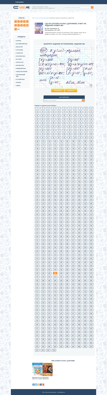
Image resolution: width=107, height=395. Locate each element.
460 (91, 269)
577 (73, 313)
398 (79, 247)
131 (43, 152)
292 (43, 211)
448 (79, 266)
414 (55, 255)
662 (43, 346)
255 (61, 196)
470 (91, 273)
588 (79, 317)
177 (79, 167)
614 (55, 328)
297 (73, 211)
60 (58, 126)
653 (49, 343)
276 (67, 203)
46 (42, 123)
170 (37, 167)
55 (91, 123)
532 (43, 299)
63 (75, 126)
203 (55, 178)
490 (91, 280)
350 (91, 229)
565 (61, 310)
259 (85, 196)
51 (69, 123)
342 (43, 229)
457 (73, 269)
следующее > (71, 90)
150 (37, 159)
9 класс (36, 18)
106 (73, 141)
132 (49, 152)
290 (91, 207)
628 (79, 332)
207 (79, 178)
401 (37, 251)
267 (73, 200)
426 (67, 258)
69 (48, 130)
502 (43, 288)
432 (43, 262)
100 (37, 141)
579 (85, 313)
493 (49, 284)
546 (67, 302)
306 (67, 214)
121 (43, 148)
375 (61, 240)
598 (79, 321)
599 (85, 321)
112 (49, 145)
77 (91, 130)
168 (85, 163)
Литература (19, 62)
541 (37, 302)
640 (91, 335)
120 (37, 148)
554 (55, 306)
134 (61, 152)
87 (85, 134)
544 (55, 302)
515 (61, 291)
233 (49, 189)
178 (85, 167)
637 (73, 335)
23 (37, 115)
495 (61, 284)
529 (85, 295)
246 (67, 192)
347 (73, 229)
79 (42, 134)
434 (55, 262)
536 (67, 299)
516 (67, 291)
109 (91, 141)
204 (61, 178)
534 (55, 299)
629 (85, 332)
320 (91, 218)
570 (91, 310)
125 (67, 148)
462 (43, 273)
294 (55, 211)
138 (85, 152)
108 (85, 141)
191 (43, 174)
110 (37, 145)
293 (49, 211)
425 (61, 258)
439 (85, 262)
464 (55, 273)
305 (61, 214)
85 (75, 134)
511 (37, 291)
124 (61, 148)
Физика (18, 82)
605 (61, 324)
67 (37, 130)
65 (85, 126)
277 (73, 203)
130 (37, 152)
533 (49, 299)
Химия (18, 85)
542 (43, 302)
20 (80, 112)
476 (67, 277)
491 (37, 284)
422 (43, 258)
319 (85, 218)
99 (91, 137)
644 (55, 339)
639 (85, 335)
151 (43, 159)
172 (49, 167)
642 (43, 339)
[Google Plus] (43, 385)
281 (37, 207)
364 (55, 236)
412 (43, 255)
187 (79, 170)
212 (43, 181)
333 (49, 225)
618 (79, 328)
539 (85, 299)
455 (61, 269)
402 (43, 251)
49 (58, 123)
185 (67, 170)
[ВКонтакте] (34, 385)
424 (55, 258)
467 (73, 273)
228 (79, 185)
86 (80, 134)
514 (55, 291)
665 (61, 346)
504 (55, 288)
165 (67, 163)
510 (91, 288)
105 (67, 141)
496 (67, 284)
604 (55, 324)
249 (85, 192)
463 (49, 273)
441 (37, 266)
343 (49, 229)
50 (64, 123)
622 (43, 332)
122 (49, 148)
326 (67, 222)
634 (55, 335)
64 (80, 126)
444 (55, 266)
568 (79, 310)
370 (91, 236)
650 (91, 339)
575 (61, 313)
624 (55, 332)
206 (73, 178)
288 (79, 207)
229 (85, 185)
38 (58, 119)
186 (73, 170)
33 (91, 115)
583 (49, 317)
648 (79, 339)
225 (61, 185)
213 (49, 181)
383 (49, 244)
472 (43, 277)
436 (67, 262)
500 (91, 284)
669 (85, 346)
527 (73, 295)
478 (79, 277)
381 (37, 244)
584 (55, 317)
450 (91, 266)
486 (67, 280)
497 (73, 284)
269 (85, 200)
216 (67, 181)
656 (67, 343)
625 (61, 332)
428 (79, 258)
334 (55, 225)
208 (85, 178)
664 (55, 346)
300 (91, 211)
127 (79, 148)
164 (61, 163)
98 (85, 137)
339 (85, 225)
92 (53, 137)
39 (64, 119)
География (19, 50)
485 (61, 280)
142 (49, 156)
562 (43, 310)
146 (73, 156)
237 (73, 189)
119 (91, 145)
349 (85, 229)
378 (79, 240)
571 (37, 313)
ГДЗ (33, 18)
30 (75, 115)
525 (61, 295)
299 (85, 211)
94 (64, 137)
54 (85, 123)
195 (67, 174)
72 (64, 130)
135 (67, 152)
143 (55, 156)
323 (49, 222)
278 (79, 203)
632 (43, 335)
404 (55, 251)
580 (91, 313)
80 (48, 134)
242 (43, 192)
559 (85, 306)
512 (43, 291)
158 (85, 159)
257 (73, 196)
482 (43, 280)
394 (55, 247)
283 (49, 207)
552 (43, 306)
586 (67, 317)
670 (91, 346)
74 (75, 130)
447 (73, 266)
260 (91, 196)
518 (79, 291)
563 (49, 310)
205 (67, 178)
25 (48, 115)
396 (67, 247)
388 (79, 244)
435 (61, 262)
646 (67, 339)
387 (73, 244)
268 (79, 200)
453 (49, 269)
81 (53, 134)
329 (85, 222)
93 (58, 137)
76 (85, 130)
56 (37, 126)
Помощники (19, 2)
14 (48, 112)
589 (85, 317)
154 (61, 159)
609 (85, 324)
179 (91, 167)
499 (85, 284)
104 (61, 141)
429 (85, 258)
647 (73, 339)
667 (73, 346)
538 (79, 299)
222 (43, 185)
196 (73, 174)
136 (73, 152)
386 (67, 244)
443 (49, 266)
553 (49, 306)
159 (91, 159)
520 (91, 291)
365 (61, 236)
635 (61, 335)
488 (79, 280)
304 (55, 214)
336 (67, 225)
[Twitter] (36, 385)
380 (91, 240)
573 (49, 313)
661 (37, 346)
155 (67, 159)
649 (85, 339)
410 (91, 251)
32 (85, 115)
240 (91, 189)
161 (43, 163)
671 (37, 350)
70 (53, 130)
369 (85, 236)
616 (67, 328)
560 (91, 306)
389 (85, 244)
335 (61, 225)
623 (49, 332)
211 (37, 181)
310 (91, 214)
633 (49, 335)
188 (85, 170)
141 (43, 156)
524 (55, 295)
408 (79, 251)
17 (64, 112)
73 (69, 130)
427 (73, 258)
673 (48, 350)
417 (73, 255)
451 (37, 269)
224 (55, 185)
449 (85, 266)
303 (49, 214)
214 (55, 181)
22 (91, 112)
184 (61, 170)
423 (49, 258)
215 (61, 181)
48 (53, 123)
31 (80, 115)
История (18, 59)
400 (91, 247)
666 (67, 346)
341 (37, 229)
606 (67, 324)
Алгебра (18, 40)
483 (49, 280)
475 (61, 277)
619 (85, 328)
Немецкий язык (21, 68)
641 (37, 339)
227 (73, 185)
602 (43, 324)
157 (79, 159)
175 (67, 167)
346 (67, 229)
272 (43, 203)
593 (49, 321)
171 (43, 167)
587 (73, 317)
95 (69, 137)
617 (73, 328)
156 (73, 159)
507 (73, 288)
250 (91, 192)
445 (61, 266)
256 (67, 196)
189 (91, 170)
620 (91, 328)
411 (37, 255)
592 (43, 321)
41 (75, 119)
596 (67, 321)
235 (61, 189)
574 (55, 313)
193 (55, 174)
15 (53, 112)
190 (37, 174)
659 (85, 343)
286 (67, 207)
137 (79, 152)
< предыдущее (58, 90)
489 (85, 280)
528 (79, 295)
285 (61, 207)
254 (55, 196)
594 (55, 321)
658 (79, 343)
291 (37, 211)
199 (91, 174)
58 (48, 126)
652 (43, 343)
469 (85, 273)
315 (61, 218)
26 (53, 115)
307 (73, 214)
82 (58, 134)
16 (58, 112)
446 (67, 266)
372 (43, 240)
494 (55, 284)
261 (37, 200)
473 (49, 277)
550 (91, 302)
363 (49, 236)
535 (61, 299)
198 (85, 174)
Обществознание (21, 71)
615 (61, 328)
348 (79, 229)
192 (49, 174)
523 (49, 295)
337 (73, 225)
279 (85, 203)
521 (37, 295)
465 (61, 273)
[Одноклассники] (38, 385)
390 (91, 244)
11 (15, 29)
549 (85, 302)
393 (49, 247)
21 (85, 112)
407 (73, 251)
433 (49, 262)
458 (79, 269)
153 (55, 159)
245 (61, 192)
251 (37, 196)
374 (55, 240)
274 (55, 203)
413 (49, 255)
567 (73, 310)
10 (27, 25)
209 (91, 178)
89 (37, 137)
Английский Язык (21, 44)
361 (37, 236)
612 (43, 328)
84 (69, 134)
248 (79, 192)
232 (43, 189)
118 (85, 145)
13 (42, 112)
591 (37, 321)
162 (49, 163)
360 (91, 233)
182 (49, 170)
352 (43, 233)
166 (73, 163)
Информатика (20, 56)
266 (67, 200)
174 (61, 167)
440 (91, 262)
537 (73, 299)
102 (49, 141)
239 (85, 189)
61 (64, 126)
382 (43, 244)
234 (55, 189)
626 (67, 332)
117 (79, 145)
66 (91, 126)
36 (48, 119)
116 (73, 145)
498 (79, 284)
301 (37, 214)
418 (79, 255)
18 (69, 112)
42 (80, 119)
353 (49, 233)
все (18, 29)
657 (73, 343)
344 (55, 229)
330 (91, 222)
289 (85, 207)
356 (67, 233)
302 (43, 214)
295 (61, 211)
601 (37, 324)
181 (43, 170)
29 (69, 115)
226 (67, 185)
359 (85, 233)
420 (91, 255)
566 (67, 310)
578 (79, 313)
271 (37, 203)
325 (61, 222)
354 (55, 233)
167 (79, 163)
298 (79, 211)
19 (75, 112)
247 (73, 192)
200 (37, 178)
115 (67, 145)
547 (73, 302)
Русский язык (20, 79)
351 (37, 233)
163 (55, 163)
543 (49, 302)
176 (73, 167)
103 (55, 141)
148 (85, 156)
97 (80, 137)
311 (37, 218)
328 (79, 222)
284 (55, 207)
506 (67, 288)
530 (91, 295)
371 (37, 240)
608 (79, 324)
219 (85, 181)
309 (85, 214)
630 (91, 332)
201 (43, 178)
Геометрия (19, 53)
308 (79, 214)
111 (43, 145)
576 (67, 313)
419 (85, 255)
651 (37, 343)
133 (55, 152)
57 (42, 126)
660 (91, 343)
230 (91, 185)
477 (73, 277)
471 (37, 277)
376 (67, 240)
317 (73, 218)
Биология (19, 47)
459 (85, 269)
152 (49, 159)
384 (55, 244)
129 (91, 148)
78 (37, 134)
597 (73, 321)
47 (48, 123)
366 (67, 236)
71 (58, 130)
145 (67, 156)
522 (43, 295)
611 (37, 328)
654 (55, 343)
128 (85, 148)
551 (37, 306)
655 (61, 343)
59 (53, 126)
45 (37, 123)
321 (37, 222)
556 (67, 306)
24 (42, 115)
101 (43, 141)
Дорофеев (46, 18)
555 (61, 306)
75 (80, 130)
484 (55, 280)
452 (43, 269)
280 (91, 203)
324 (55, 222)
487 (73, 280)
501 (37, 288)
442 (43, 266)
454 (55, 269)
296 (67, 211)
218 (79, 181)
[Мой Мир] (41, 385)
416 (67, 255)
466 (67, 273)
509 (85, 288)
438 (79, 262)
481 (37, 280)
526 (67, 295)
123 (55, 148)
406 (67, 251)
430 (91, 258)
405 (61, 251)
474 (55, 277)
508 (79, 288)
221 (37, 185)
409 (85, 251)
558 (79, 306)
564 (55, 310)
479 (85, 277)
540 (91, 299)
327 (73, 222)
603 (49, 324)
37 (53, 119)
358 (79, 233)
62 (69, 126)
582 (43, 317)
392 (43, 247)
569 (85, 310)
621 (37, 332)
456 (67, 269)
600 (91, 321)
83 (64, 134)
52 (75, 123)
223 (49, 185)
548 (79, 302)
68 (42, 130)
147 (79, 156)
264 (55, 200)
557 (73, 306)
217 (73, 181)
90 (42, 137)
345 (61, 229)
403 (49, 251)
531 (37, 299)
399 (85, 247)
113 (55, 145)
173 (55, 167)
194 (61, 174)
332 (43, 225)
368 (79, 236)
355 (61, 233)
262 (43, 200)
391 (37, 247)
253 (49, 196)
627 (73, 332)
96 (75, 137)
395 (61, 247)
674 (54, 350)
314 (55, 218)
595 (61, 321)
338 (79, 225)
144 (61, 156)
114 (61, 145)
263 (49, 200)
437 (73, 262)
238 (79, 189)
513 (49, 291)
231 (37, 189)
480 (91, 277)
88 (91, 134)
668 (79, 346)
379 (85, 240)
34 (37, 119)
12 (37, 112)
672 (43, 350)
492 (43, 284)
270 (91, 200)
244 (55, 192)
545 (61, 302)
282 (43, 207)
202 (49, 178)
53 (80, 123)
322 (43, 222)
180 (37, 170)
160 (37, 163)
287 (73, 207)
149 (91, 156)
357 (73, 233)
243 (49, 192)
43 (85, 119)
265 (61, 200)
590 (91, 317)
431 (37, 262)
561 (37, 310)
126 (73, 148)
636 (67, 335)
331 (37, 225)
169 (91, 163)
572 (43, 313)
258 (79, 196)
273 (49, 203)
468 (79, 273)
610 (91, 324)
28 (64, 115)
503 (49, 288)
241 (37, 192)
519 (85, 291)
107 (79, 141)
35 (42, 119)
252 (43, 196)
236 (67, 189)
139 (91, 152)
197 (79, 174)
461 (37, 273)
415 (61, 255)
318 (79, 218)
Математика (20, 65)
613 (49, 328)
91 (48, 137)
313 (49, 218)
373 (49, 240)
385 (61, 244)
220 (91, 181)
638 (79, 335)
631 (37, 335)
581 (37, 317)
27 (58, 115)
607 (73, 324)
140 (37, 156)
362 (43, 236)
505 (61, 288)
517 (73, 291)
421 (37, 258)
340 (91, 225)
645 (61, 339)
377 (73, 240)
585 (61, 317)
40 (69, 119)
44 (91, 119)
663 (49, 346)
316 (67, 218)
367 (73, 236)
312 (43, 218)
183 (55, 170)
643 (49, 339)
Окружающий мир (20, 75)
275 (61, 203)
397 (73, 247)
